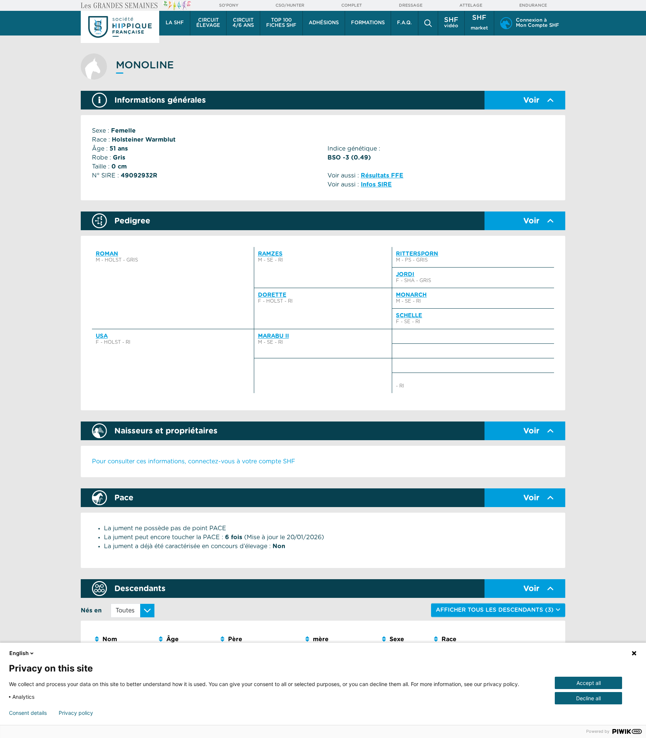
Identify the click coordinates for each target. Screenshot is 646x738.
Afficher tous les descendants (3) (496, 610)
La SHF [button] (175, 23)
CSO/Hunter (290, 5)
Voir (531, 100)
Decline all (588, 698)
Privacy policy (76, 713)
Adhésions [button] (324, 23)
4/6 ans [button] (243, 23)
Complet (351, 5)
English (19, 653)
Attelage (470, 5)
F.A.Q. (404, 23)
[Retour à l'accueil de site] (120, 27)
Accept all (588, 683)
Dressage (410, 5)
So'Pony (229, 5)
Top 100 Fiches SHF (281, 23)
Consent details (28, 713)
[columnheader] (124, 639)
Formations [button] (368, 23)
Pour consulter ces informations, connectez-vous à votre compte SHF (193, 461)
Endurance (533, 5)
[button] (428, 23)
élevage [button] (208, 23)
